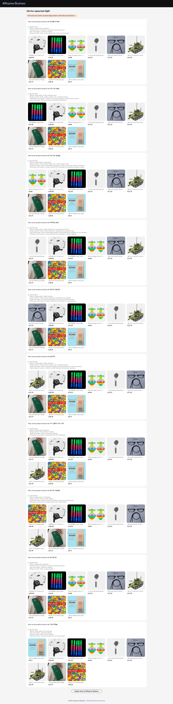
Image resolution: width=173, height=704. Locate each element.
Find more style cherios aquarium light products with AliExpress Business (51, 15)
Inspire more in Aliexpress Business (87, 691)
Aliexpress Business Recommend (95, 700)
